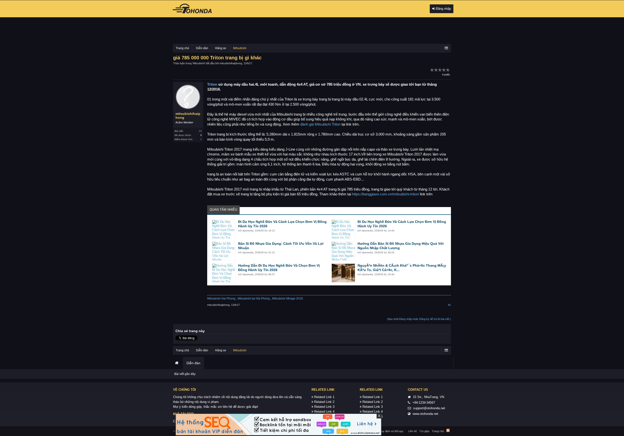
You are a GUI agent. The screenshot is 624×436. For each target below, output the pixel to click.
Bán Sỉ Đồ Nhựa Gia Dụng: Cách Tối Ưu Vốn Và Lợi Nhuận (280, 246)
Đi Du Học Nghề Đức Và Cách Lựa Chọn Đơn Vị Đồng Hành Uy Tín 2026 (282, 224)
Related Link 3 (324, 407)
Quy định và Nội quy (391, 431)
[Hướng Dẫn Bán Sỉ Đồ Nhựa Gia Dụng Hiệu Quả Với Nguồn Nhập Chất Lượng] (343, 251)
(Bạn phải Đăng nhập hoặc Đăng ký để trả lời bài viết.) (419, 319)
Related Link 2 (324, 402)
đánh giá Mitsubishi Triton (320, 124)
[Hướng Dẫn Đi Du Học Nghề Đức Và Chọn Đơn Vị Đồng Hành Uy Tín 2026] (224, 272)
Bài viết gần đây (184, 374)
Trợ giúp (424, 431)
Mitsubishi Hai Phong (221, 298)
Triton (212, 84)
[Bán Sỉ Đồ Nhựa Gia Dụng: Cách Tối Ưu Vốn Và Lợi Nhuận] (224, 251)
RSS (448, 430)
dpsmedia (248, 230)
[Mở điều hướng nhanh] (446, 48)
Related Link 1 (324, 397)
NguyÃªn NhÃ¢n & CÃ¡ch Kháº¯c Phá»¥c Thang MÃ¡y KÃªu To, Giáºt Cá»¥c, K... (402, 267)
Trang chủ (177, 363)
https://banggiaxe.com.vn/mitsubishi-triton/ (385, 194)
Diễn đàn (193, 363)
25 (200, 131)
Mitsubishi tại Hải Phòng (254, 298)
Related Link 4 (324, 411)
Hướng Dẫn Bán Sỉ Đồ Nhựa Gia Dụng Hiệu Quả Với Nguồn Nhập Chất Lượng (401, 246)
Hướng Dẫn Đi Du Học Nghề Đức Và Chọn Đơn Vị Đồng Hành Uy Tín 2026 (279, 267)
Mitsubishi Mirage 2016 (287, 298)
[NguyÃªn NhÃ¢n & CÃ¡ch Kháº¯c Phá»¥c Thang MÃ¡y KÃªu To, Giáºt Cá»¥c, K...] (343, 272)
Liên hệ (412, 431)
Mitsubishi (199, 63)
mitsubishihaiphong (231, 63)
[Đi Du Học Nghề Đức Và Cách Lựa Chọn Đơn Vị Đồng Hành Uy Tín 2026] (224, 229)
